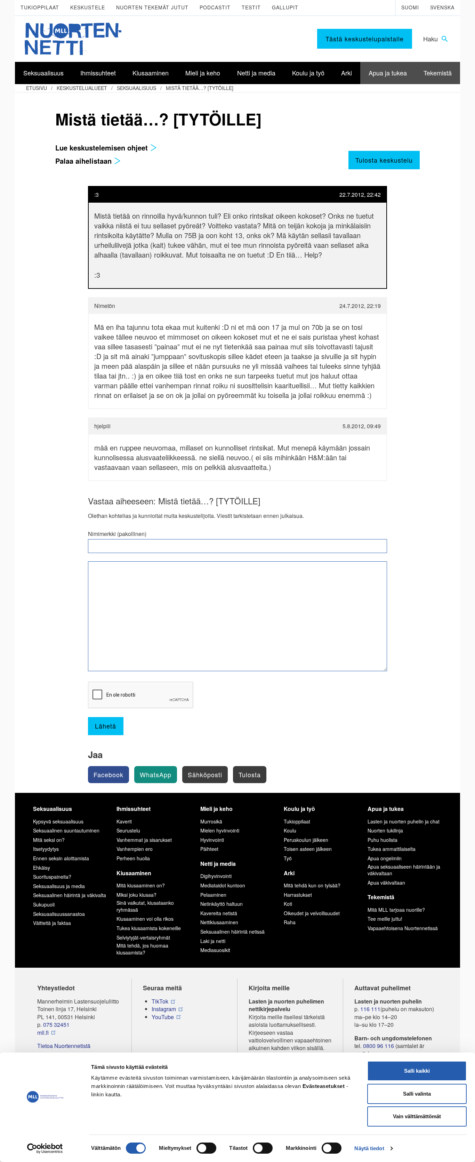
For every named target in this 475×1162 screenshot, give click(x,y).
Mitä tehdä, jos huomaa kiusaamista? (142, 949)
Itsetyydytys (46, 848)
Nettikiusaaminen (219, 922)
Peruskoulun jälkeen (306, 839)
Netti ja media (218, 864)
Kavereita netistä (218, 913)
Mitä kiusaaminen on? (140, 885)
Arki (289, 873)
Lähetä (105, 725)
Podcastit (215, 7)
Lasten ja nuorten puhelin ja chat (404, 821)
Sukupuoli (44, 904)
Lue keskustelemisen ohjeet (102, 148)
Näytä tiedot (369, 1148)
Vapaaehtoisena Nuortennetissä (403, 928)
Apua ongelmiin (385, 858)
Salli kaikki (417, 1071)
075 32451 (56, 1025)
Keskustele (87, 7)
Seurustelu (128, 830)
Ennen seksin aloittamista (61, 858)
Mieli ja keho (216, 809)
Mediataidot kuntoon (222, 885)
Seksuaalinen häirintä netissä (232, 931)
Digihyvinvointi (216, 875)
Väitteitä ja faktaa (52, 922)
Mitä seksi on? (49, 839)
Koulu (290, 830)
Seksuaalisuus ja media (59, 886)
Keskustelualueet (82, 87)
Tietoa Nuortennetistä (63, 1046)
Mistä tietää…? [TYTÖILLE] (199, 87)
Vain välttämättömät (417, 1116)
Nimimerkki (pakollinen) (117, 534)
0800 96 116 (378, 1046)
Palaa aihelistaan (84, 161)
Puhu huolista (382, 839)
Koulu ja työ (299, 809)
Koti (288, 903)
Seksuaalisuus (136, 87)
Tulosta (250, 774)
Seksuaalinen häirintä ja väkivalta (69, 895)
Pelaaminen (213, 894)
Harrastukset (298, 894)
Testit (251, 7)
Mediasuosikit (215, 949)
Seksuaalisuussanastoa (59, 913)
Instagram (164, 1009)
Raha (290, 922)
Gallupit (285, 7)
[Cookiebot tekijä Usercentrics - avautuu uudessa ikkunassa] (45, 1148)
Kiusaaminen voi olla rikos (145, 918)
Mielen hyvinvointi (219, 830)
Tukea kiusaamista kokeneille (148, 928)
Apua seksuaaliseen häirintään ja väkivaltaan (404, 870)
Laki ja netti (212, 940)
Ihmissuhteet (133, 809)
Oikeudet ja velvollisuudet (312, 913)
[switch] (206, 1148)
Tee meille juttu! (385, 918)
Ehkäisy (41, 867)
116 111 (370, 1009)
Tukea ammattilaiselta (392, 848)
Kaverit (124, 821)
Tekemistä (381, 897)
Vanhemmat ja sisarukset (144, 839)
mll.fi (43, 1033)
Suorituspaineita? (52, 876)
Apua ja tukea (386, 809)
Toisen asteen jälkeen (308, 848)
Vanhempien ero (134, 848)
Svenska (442, 7)
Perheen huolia (133, 858)
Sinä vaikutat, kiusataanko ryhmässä (145, 906)
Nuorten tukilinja (385, 830)
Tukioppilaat (40, 7)
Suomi (410, 7)
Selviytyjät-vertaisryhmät (143, 937)
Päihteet (209, 848)
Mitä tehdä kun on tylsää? (312, 885)
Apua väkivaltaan (386, 882)
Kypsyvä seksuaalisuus (58, 821)
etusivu (36, 87)
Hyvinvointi (212, 839)
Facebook (108, 774)
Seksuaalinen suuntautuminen (66, 830)
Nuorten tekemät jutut (152, 7)
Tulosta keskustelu (384, 159)
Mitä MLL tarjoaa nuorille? (396, 909)
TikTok (160, 1001)
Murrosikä (211, 821)
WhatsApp (155, 774)
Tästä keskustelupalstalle (364, 38)
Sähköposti (205, 774)
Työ (288, 858)
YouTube (163, 1017)
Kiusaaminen (133, 873)
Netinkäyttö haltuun (221, 903)
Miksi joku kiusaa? (136, 894)
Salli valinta (417, 1094)
